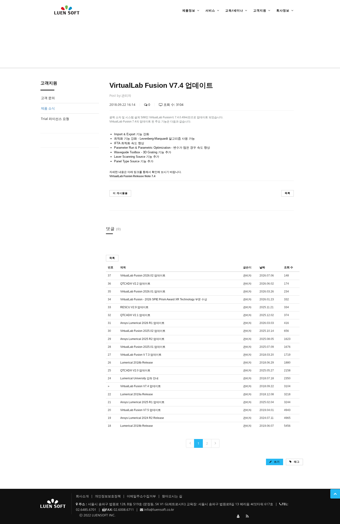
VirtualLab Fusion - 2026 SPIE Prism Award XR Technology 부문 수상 (163, 299)
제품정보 (188, 10)
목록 (287, 193)
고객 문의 (48, 98)
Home (53, 54)
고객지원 (259, 10)
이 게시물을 (120, 193)
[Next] (215, 443)
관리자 (126, 95)
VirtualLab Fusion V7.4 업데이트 (140, 386)
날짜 (262, 267)
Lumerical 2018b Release (136, 362)
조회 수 (288, 267)
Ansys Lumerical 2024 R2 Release (142, 418)
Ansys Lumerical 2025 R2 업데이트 (142, 339)
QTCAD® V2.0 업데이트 (135, 370)
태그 (296, 461)
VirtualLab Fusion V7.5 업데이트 (140, 410)
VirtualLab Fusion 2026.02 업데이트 (142, 275)
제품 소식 (82, 54)
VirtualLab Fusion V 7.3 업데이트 (140, 354)
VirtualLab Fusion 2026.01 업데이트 (142, 291)
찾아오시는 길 (172, 496)
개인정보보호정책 (108, 496)
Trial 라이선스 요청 (55, 118)
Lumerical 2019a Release (136, 394)
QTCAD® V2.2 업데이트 (135, 283)
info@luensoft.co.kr (159, 509)
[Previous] (190, 443)
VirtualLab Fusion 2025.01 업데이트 (142, 346)
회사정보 (282, 10)
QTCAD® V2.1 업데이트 (135, 315)
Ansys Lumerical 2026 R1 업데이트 (142, 323)
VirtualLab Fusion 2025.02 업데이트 (142, 331)
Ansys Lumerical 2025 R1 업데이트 (142, 402)
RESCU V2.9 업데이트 (134, 307)
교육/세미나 (234, 10)
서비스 (210, 10)
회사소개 (83, 496)
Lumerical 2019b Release (136, 425)
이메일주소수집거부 (142, 496)
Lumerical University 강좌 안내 (139, 378)
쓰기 (276, 461)
